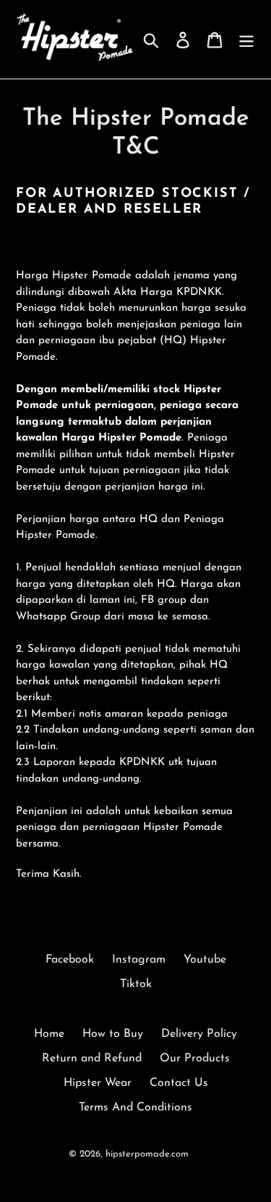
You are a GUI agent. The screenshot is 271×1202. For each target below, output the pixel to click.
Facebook (70, 959)
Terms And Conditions (135, 1107)
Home (49, 1034)
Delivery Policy (199, 1034)
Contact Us (179, 1083)
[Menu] (246, 39)
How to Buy (112, 1034)
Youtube (205, 959)
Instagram (138, 959)
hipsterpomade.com (147, 1154)
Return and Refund (92, 1058)
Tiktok (136, 984)
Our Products (195, 1058)
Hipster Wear (98, 1083)
